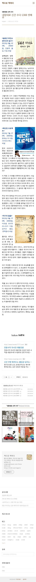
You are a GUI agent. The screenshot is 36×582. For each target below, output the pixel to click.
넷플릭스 (11, 540)
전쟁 (18, 540)
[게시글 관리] (11, 377)
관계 (29, 531)
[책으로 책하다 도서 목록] (9, 499)
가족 (23, 540)
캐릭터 (23, 531)
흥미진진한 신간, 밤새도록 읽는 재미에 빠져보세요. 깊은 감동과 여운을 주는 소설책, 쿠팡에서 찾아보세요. (17, 365)
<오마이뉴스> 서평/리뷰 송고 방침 (12, 502)
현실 (9, 528)
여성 (32, 525)
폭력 (25, 537)
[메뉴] (33, 3)
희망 (4, 531)
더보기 (3, 543)
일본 (21, 534)
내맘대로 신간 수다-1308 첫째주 (11, 395)
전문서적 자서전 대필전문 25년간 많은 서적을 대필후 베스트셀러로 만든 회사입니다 (18, 351)
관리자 (24, 579)
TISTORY (18, 579)
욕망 (4, 537)
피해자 (10, 531)
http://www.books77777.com (14, 344)
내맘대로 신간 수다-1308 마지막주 (11, 389)
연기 (9, 537)
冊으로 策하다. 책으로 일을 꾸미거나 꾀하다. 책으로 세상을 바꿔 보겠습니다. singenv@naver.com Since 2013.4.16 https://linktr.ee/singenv (13, 463)
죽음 (21, 525)
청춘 (19, 537)
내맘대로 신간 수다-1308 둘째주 (11, 393)
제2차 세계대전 (12, 534)
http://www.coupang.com (13, 359)
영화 (4, 534)
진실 (9, 525)
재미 (26, 525)
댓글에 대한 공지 (7, 495)
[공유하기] (9, 377)
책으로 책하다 (8, 3)
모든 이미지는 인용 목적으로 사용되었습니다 (15, 506)
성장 (32, 528)
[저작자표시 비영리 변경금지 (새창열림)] (25, 377)
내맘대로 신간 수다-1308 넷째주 (11, 391)
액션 (4, 525)
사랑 (4, 528)
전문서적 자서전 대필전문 (14, 347)
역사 (26, 528)
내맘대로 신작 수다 (8, 385)
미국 (16, 531)
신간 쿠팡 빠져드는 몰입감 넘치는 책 (17, 362)
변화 (15, 525)
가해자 (28, 534)
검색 (32, 554)
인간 (4, 540)
